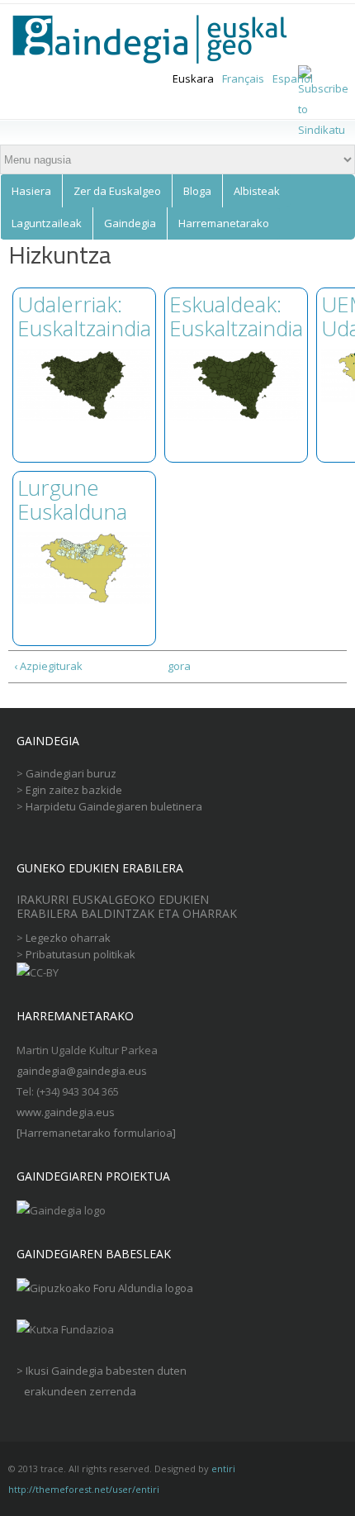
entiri (223, 1468)
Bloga (197, 190)
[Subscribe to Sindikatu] (323, 129)
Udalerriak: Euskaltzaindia (84, 316)
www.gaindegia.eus (66, 1112)
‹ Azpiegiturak (48, 665)
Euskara (193, 78)
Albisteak (257, 190)
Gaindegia (130, 223)
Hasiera (31, 190)
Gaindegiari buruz (71, 773)
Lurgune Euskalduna (72, 499)
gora (174, 665)
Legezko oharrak (68, 937)
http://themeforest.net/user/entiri (83, 1489)
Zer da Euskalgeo (117, 190)
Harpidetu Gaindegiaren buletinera (114, 806)
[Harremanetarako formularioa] (96, 1132)
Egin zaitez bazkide (74, 789)
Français (243, 78)
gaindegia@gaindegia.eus (82, 1070)
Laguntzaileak (47, 223)
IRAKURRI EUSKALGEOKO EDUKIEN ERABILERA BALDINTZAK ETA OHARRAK (128, 906)
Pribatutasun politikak (80, 954)
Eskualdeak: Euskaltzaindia (236, 316)
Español (292, 78)
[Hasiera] (159, 40)
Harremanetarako (223, 223)
